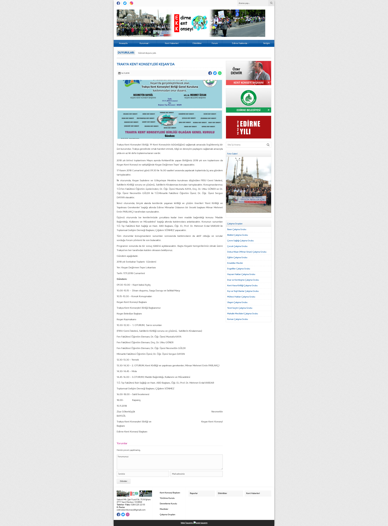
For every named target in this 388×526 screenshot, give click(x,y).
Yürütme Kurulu (167, 498)
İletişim (266, 43)
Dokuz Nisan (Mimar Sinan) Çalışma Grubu (246, 252)
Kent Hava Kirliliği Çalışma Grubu (242, 285)
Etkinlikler (197, 43)
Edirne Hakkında (239, 43)
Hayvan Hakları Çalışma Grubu (241, 274)
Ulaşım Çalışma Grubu (237, 302)
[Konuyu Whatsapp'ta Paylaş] (220, 73)
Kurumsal (144, 43)
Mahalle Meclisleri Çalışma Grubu (242, 313)
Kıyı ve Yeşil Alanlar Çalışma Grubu (243, 291)
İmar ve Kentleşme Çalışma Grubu (243, 280)
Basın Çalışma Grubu (236, 229)
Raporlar (194, 493)
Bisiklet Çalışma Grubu (237, 235)
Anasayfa (123, 43)
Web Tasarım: (187, 523)
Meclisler (164, 509)
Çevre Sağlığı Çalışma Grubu (240, 240)
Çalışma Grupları (167, 514)
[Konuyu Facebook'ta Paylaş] (210, 73)
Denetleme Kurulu (168, 503)
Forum (215, 43)
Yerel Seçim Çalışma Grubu (239, 308)
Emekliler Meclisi (235, 263)
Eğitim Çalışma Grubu (237, 257)
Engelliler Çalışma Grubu (238, 268)
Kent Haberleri (172, 43)
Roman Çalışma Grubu (237, 319)
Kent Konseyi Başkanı (170, 492)
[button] (228, 187)
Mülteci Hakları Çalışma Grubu (241, 296)
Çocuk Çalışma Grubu (237, 246)
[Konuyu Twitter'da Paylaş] (215, 73)
